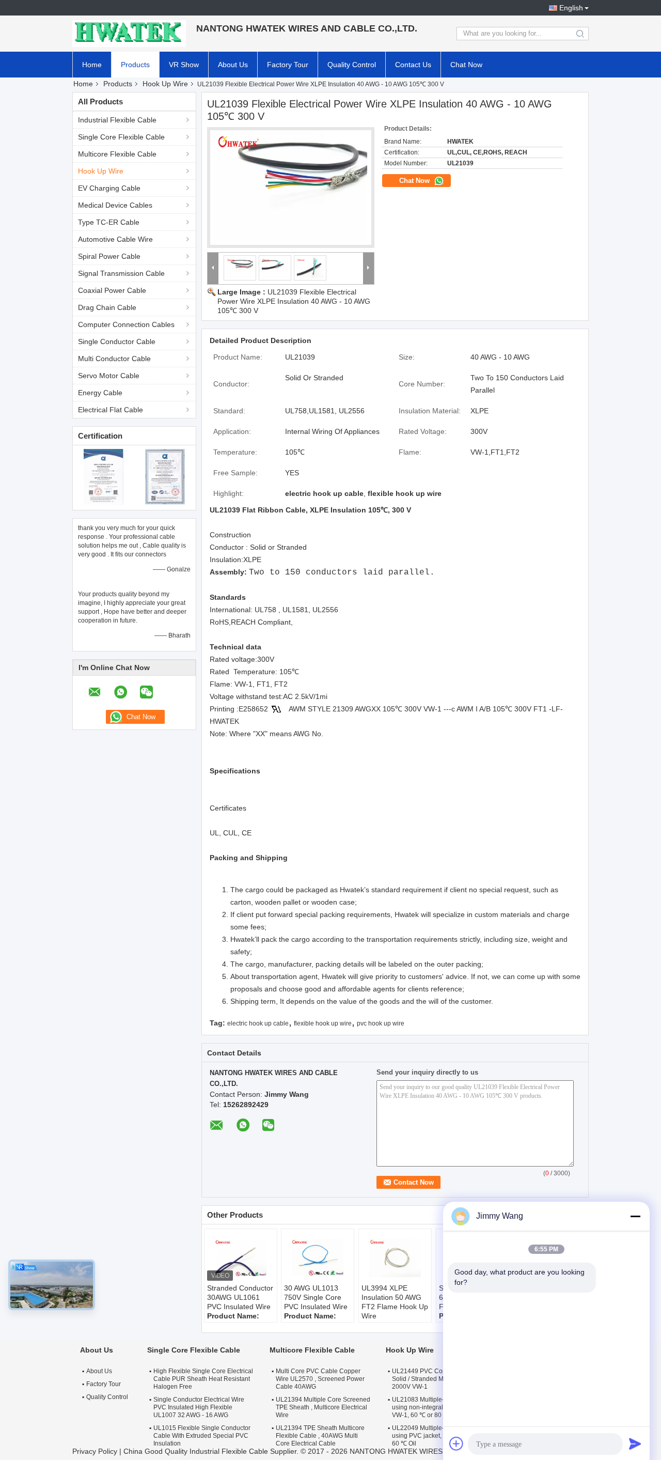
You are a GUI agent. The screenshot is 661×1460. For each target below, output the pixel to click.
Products (135, 64)
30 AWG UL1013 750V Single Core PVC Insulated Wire (316, 1297)
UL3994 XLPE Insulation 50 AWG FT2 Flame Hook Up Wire (394, 1302)
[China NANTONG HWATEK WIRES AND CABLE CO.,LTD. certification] (103, 476)
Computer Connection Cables (126, 324)
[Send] (635, 1443)
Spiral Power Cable (109, 256)
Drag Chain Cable (107, 307)
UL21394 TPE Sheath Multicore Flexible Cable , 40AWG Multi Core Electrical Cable (320, 1435)
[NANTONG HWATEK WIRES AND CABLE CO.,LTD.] (129, 33)
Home (92, 64)
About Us (233, 64)
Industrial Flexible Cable (117, 120)
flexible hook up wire (323, 1023)
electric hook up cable (258, 1023)
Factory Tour (287, 64)
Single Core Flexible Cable (121, 137)
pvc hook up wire (380, 1023)
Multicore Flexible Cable (117, 154)
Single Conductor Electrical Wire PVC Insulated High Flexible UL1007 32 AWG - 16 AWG (198, 1407)
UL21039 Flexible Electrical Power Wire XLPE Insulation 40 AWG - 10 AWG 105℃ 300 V (293, 301)
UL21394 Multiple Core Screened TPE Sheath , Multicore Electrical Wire (323, 1407)
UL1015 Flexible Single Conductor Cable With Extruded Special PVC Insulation (201, 1435)
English (571, 8)
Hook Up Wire (165, 83)
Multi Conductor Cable (114, 358)
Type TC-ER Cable (108, 222)
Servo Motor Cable (108, 375)
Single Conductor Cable (116, 341)
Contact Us (413, 64)
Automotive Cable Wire (115, 239)
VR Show (184, 64)
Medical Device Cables (115, 205)
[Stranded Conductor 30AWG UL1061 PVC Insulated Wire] (240, 1257)
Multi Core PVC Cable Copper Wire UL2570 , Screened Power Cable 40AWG (320, 1379)
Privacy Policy (94, 1451)
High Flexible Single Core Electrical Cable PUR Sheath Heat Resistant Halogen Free (203, 1379)
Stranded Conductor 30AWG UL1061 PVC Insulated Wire (240, 1297)
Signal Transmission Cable (121, 273)
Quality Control (351, 64)
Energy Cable (100, 393)
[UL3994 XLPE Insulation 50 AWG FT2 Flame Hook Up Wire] (395, 1257)
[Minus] (635, 1216)
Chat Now (466, 64)
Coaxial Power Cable (112, 290)
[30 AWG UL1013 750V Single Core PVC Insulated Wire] (317, 1257)
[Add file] (456, 1443)
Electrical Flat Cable (110, 410)
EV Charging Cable (109, 188)
